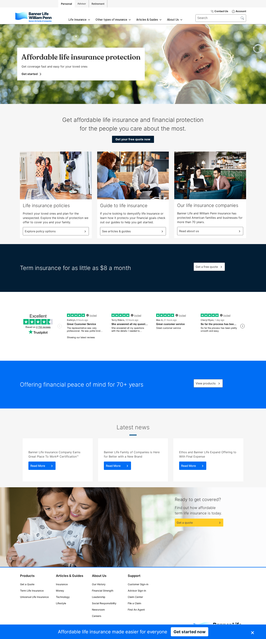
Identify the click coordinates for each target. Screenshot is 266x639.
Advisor (81, 3)
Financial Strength (102, 590)
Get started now (190, 631)
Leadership (98, 596)
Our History (98, 584)
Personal (66, 3)
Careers (96, 615)
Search (200, 15)
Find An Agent (136, 609)
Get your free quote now (132, 139)
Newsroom (98, 609)
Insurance (62, 584)
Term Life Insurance (32, 590)
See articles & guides (116, 231)
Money (60, 590)
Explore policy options (40, 231)
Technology (63, 596)
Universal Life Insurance (34, 596)
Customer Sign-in (138, 584)
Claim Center (135, 596)
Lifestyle (61, 603)
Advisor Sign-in (137, 590)
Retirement (98, 3)
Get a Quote (27, 584)
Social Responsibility (104, 603)
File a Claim (134, 603)
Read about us (189, 231)
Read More (37, 466)
